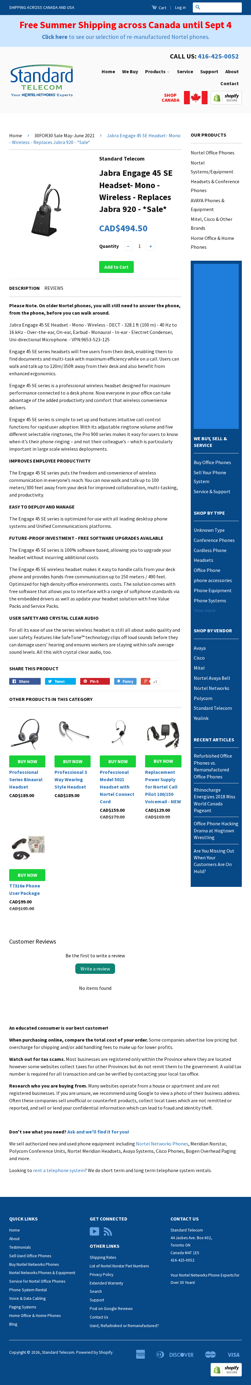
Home (108, 71)
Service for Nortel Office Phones (37, 1281)
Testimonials (20, 1247)
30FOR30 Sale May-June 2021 (64, 135)
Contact (229, 83)
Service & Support (212, 491)
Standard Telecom (213, 708)
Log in (180, 7)
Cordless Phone (210, 550)
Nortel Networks (211, 688)
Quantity (109, 246)
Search (96, 1291)
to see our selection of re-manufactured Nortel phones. (125, 36)
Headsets (203, 560)
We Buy (130, 71)
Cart (162, 7)
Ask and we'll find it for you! (98, 1132)
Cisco (199, 658)
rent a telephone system (59, 1170)
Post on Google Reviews (111, 1308)
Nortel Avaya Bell (212, 678)
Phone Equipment (213, 590)
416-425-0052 (218, 56)
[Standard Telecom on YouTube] (94, 1233)
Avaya (200, 648)
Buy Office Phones (212, 462)
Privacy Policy (101, 1274)
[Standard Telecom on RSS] (107, 1233)
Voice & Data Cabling (27, 1298)
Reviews (53, 288)
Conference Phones (214, 540)
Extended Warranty (106, 1283)
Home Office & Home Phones (35, 1315)
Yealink (201, 718)
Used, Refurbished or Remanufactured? (124, 1325)
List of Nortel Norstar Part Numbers (119, 1266)
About (232, 71)
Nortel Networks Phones (162, 1144)
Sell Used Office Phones (30, 1255)
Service (185, 71)
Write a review (95, 969)
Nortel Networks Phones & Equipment (42, 1272)
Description (24, 288)
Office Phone (207, 570)
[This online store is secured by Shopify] (226, 103)
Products (156, 71)
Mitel (199, 668)
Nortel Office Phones (212, 152)
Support (209, 71)
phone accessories (213, 580)
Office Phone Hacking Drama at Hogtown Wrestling (216, 830)
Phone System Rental (28, 1289)
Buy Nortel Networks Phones (34, 1264)
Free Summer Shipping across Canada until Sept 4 (125, 25)
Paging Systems (22, 1307)
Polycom (203, 698)
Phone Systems (210, 600)
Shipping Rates (103, 1257)
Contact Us (99, 1317)
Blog (13, 1324)
